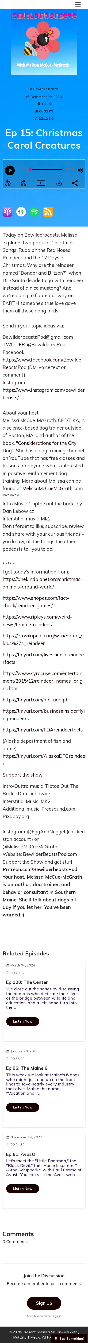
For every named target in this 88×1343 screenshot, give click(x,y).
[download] (59, 182)
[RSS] (48, 215)
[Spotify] (34, 215)
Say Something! (71, 1338)
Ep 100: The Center (27, 982)
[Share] (74, 182)
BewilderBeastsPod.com (50, 854)
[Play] (10, 170)
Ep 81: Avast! (20, 1154)
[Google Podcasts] (21, 215)
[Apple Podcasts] (7, 215)
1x (41, 182)
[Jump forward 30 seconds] (23, 183)
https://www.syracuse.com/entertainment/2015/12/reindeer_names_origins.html (43, 681)
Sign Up (44, 1303)
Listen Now (22, 1021)
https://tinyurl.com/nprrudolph (36, 700)
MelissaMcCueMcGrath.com (52, 488)
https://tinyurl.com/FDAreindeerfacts (43, 730)
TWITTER (14, 344)
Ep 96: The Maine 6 (26, 1068)
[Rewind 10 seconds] (8, 183)
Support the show (23, 775)
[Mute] (80, 170)
